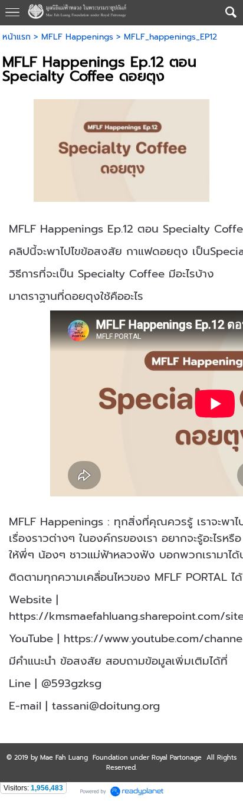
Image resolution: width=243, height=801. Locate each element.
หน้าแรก (16, 37)
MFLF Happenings (77, 37)
